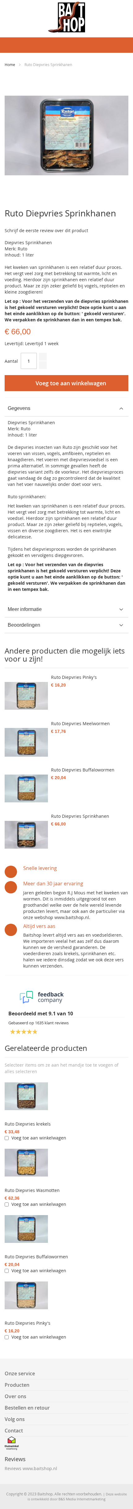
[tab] (66, 408)
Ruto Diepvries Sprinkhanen (80, 816)
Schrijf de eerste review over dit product (46, 230)
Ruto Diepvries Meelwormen (80, 723)
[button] (21, 1071)
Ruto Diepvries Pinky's (27, 1323)
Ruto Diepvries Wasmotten (32, 1190)
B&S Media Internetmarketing (81, 1499)
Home (10, 64)
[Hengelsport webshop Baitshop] (66, 17)
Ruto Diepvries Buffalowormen (36, 1257)
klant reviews (52, 1023)
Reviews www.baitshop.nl (31, 1468)
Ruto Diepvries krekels (28, 1124)
